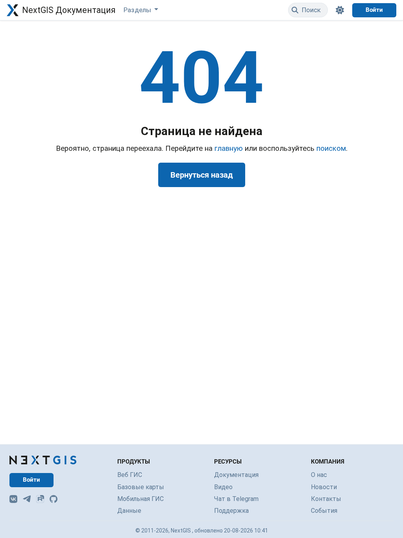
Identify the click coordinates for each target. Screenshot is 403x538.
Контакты (326, 499)
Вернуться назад (201, 175)
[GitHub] (53, 499)
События (324, 510)
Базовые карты (140, 487)
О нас (319, 475)
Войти (374, 9)
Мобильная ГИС (140, 499)
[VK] (13, 499)
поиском (331, 148)
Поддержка (231, 510)
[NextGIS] (42, 460)
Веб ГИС (129, 475)
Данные (129, 510)
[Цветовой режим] (340, 10)
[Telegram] (27, 499)
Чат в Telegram (236, 499)
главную (228, 148)
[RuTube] (40, 499)
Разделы (138, 10)
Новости (324, 487)
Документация (236, 475)
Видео (223, 487)
